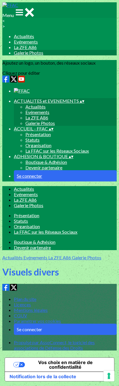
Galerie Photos (28, 52)
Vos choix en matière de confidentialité (65, 364)
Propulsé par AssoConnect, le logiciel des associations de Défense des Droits (54, 345)
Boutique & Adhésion (46, 162)
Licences (22, 304)
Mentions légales (31, 310)
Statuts (32, 140)
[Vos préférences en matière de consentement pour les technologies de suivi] (108, 375)
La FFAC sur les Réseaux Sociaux (57, 150)
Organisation (38, 145)
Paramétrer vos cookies (37, 321)
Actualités (24, 36)
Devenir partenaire (43, 167)
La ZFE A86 (25, 47)
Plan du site (25, 299)
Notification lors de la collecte (43, 376)
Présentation (38, 134)
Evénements (26, 41)
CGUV (20, 315)
